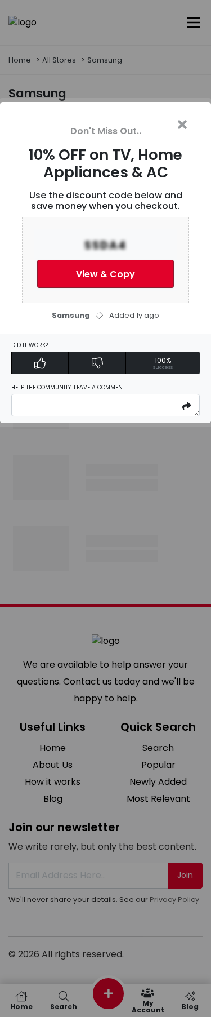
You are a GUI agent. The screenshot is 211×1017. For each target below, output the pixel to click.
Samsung (70, 315)
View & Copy (105, 274)
